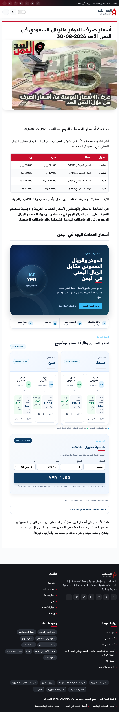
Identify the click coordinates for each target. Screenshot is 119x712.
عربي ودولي (49, 589)
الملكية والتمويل (77, 689)
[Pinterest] (16, 3)
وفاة (28, 651)
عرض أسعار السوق (90, 306)
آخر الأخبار (110, 638)
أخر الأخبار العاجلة (106, 644)
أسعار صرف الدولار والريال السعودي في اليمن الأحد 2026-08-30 (90, 653)
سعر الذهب (50, 657)
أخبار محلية (49, 595)
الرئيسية (110, 632)
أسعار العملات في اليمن (103, 706)
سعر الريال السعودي (46, 638)
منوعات (51, 583)
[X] (32, 3)
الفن (53, 601)
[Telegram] (10, 3)
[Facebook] (38, 3)
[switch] (22, 12)
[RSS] (4, 3)
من (57, 461)
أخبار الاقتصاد (48, 607)
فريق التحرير (47, 682)
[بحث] (13, 12)
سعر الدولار (27, 638)
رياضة (52, 613)
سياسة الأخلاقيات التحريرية (24, 682)
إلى (34, 461)
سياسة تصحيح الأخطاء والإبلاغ (72, 682)
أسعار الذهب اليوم (26, 632)
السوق (102, 461)
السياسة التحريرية (106, 667)
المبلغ (79, 461)
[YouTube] (27, 3)
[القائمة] (5, 12)
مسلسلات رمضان (47, 645)
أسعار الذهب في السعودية (47, 706)
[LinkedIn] (21, 3)
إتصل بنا (110, 660)
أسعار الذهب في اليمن (45, 651)
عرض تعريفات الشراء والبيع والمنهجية (87, 509)
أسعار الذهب (28, 645)
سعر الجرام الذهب (47, 632)
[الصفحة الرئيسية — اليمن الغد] (107, 12)
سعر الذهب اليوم (14, 651)
